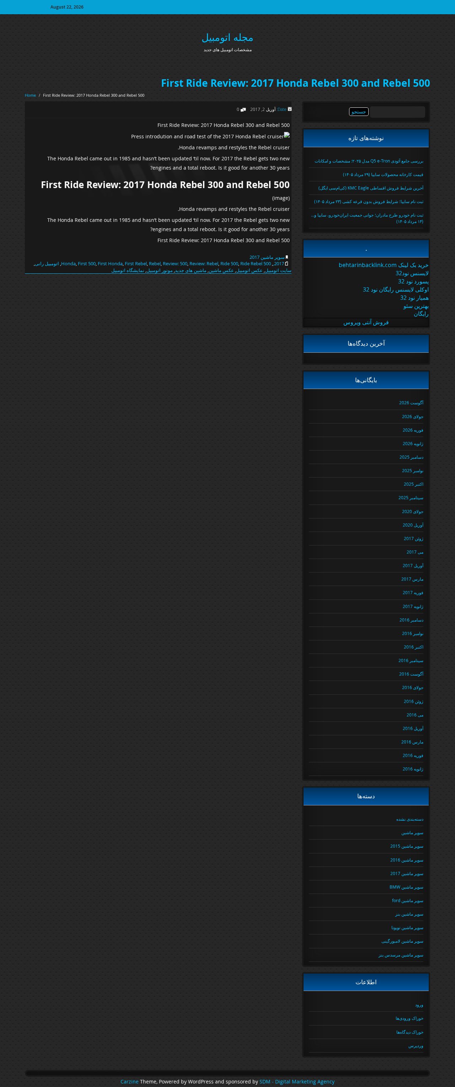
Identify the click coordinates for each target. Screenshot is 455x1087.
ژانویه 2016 (413, 769)
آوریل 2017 (413, 565)
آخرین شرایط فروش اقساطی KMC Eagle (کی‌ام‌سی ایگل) (370, 188)
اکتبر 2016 (413, 647)
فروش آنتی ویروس (366, 322)
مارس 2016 (412, 742)
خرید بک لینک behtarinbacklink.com (384, 265)
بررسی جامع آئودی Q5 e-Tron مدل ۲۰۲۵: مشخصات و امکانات (369, 161)
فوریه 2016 (413, 755)
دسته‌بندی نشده (409, 819)
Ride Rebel (251, 263)
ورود (419, 1004)
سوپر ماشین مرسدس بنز (401, 955)
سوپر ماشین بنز (409, 914)
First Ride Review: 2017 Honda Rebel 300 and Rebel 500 (295, 83)
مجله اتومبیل (227, 37)
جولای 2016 (412, 687)
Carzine (130, 1081)
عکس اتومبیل (249, 270)
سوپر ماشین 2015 (406, 846)
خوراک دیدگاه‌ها (409, 1032)
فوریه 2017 (413, 592)
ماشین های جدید (191, 270)
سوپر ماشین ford (407, 900)
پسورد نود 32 (413, 281)
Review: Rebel (203, 263)
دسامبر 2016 (411, 620)
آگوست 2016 (411, 674)
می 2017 (415, 552)
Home (30, 95)
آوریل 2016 (413, 728)
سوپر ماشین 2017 (267, 257)
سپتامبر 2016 (410, 660)
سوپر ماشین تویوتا (407, 927)
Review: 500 (175, 263)
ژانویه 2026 (413, 443)
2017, (278, 263)
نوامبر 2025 (412, 470)
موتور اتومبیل (159, 270)
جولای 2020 (412, 511)
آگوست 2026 (411, 402)
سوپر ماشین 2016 (406, 860)
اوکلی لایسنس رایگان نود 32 (396, 289)
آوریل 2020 (413, 525)
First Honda (110, 263)
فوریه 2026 (413, 430)
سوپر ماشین (412, 832)
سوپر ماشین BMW (406, 887)
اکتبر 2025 (413, 484)
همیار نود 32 (414, 298)
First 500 (87, 263)
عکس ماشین (221, 270)
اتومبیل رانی (47, 263)
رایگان (421, 314)
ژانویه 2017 (413, 606)
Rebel (155, 263)
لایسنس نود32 (412, 273)
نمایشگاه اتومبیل (127, 270)
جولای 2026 (412, 416)
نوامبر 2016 (412, 633)
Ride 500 (229, 263)
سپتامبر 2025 (410, 497)
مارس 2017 (412, 579)
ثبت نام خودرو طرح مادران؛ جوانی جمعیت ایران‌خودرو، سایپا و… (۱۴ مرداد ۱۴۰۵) (367, 218)
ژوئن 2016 (413, 701)
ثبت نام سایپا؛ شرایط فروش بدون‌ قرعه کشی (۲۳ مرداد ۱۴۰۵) (368, 201)
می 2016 (415, 715)
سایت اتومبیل (278, 270)
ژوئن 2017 (413, 538)
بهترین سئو (416, 306)
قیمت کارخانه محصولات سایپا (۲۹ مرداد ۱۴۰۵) (383, 174)
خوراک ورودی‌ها (409, 1018)
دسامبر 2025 (411, 457)
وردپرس (415, 1045)
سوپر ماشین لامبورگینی (402, 941)
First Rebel (136, 263)
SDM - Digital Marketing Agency (296, 1081)
